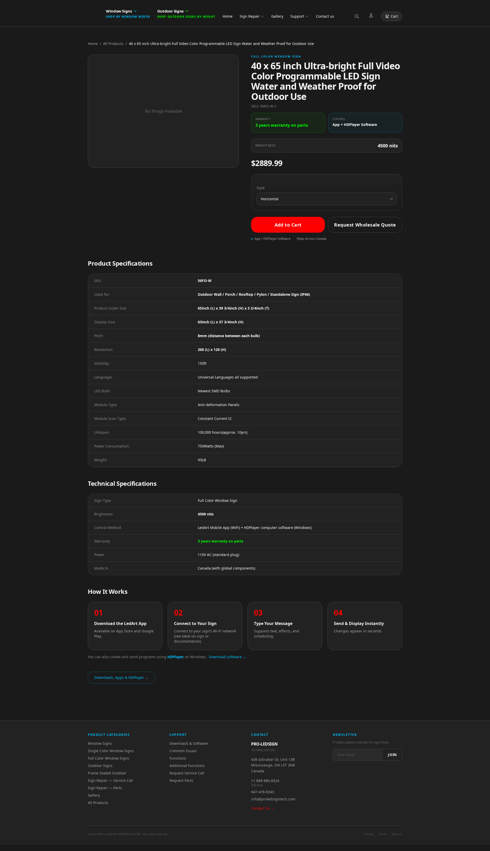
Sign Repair (250, 16)
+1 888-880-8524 (265, 780)
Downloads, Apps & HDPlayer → (121, 677)
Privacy (369, 834)
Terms (383, 834)
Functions (177, 758)
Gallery (277, 16)
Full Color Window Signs (108, 758)
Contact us (325, 16)
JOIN (392, 754)
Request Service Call (186, 773)
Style (260, 187)
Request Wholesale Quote (365, 225)
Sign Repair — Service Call (110, 780)
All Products (113, 43)
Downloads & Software (188, 743)
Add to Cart (288, 225)
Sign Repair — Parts (105, 787)
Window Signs (100, 743)
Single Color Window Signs (111, 750)
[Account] (372, 16)
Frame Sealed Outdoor (107, 773)
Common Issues (183, 750)
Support (297, 16)
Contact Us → (262, 808)
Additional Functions (187, 765)
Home (227, 16)
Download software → (227, 656)
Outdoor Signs (100, 765)
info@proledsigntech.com (273, 799)
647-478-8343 (262, 791)
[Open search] (357, 16)
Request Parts (181, 780)
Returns (397, 834)
